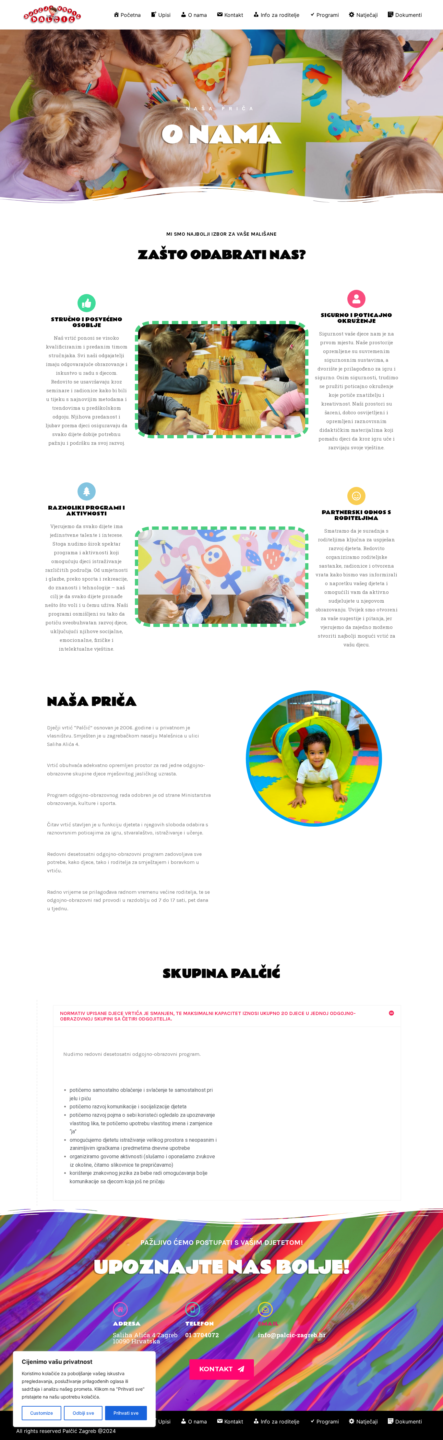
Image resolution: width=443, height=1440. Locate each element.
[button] (227, 1016)
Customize (41, 1413)
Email (268, 1323)
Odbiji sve (83, 1413)
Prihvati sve (126, 1413)
